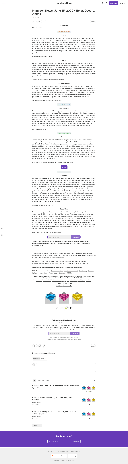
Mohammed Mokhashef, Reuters (42, 56)
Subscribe (113, 3)
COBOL (69, 273)
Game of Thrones (47, 281)
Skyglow (64, 281)
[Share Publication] (106, 3)
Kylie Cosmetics (63, 279)
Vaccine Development (71, 271)
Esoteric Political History (41, 276)
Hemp (58, 279)
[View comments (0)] (40, 21)
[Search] (102, 3)
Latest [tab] (39, 380)
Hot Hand (79, 276)
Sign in (122, 3)
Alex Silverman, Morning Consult (42, 205)
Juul (68, 281)
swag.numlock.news (89, 255)
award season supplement (73, 267)
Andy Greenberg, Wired (39, 129)
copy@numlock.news (81, 263)
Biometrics (76, 279)
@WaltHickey (55, 261)
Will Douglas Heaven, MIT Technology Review (46, 232)
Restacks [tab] (43, 359)
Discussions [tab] (45, 380)
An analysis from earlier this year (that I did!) (45, 148)
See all (36, 425)
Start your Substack (59, 456)
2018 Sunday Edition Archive (64, 286)
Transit (66, 276)
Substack (55, 460)
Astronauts (51, 277)
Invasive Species (81, 281)
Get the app (72, 456)
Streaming (62, 273)
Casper (57, 277)
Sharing (44, 277)
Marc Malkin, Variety (38, 162)
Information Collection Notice (63, 339)
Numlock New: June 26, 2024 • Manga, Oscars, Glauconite (55, 385)
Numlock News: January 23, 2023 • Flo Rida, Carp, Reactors (52, 399)
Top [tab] (34, 380)
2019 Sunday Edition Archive (64, 283)
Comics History (53, 273)
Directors (83, 277)
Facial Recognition (57, 271)
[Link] (29, 35)
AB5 (92, 276)
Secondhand (71, 279)
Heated (54, 279)
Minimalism (63, 277)
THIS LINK (78, 253)
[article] (64, 389)
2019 (48, 279)
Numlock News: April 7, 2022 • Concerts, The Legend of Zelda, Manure (54, 413)
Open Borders (91, 279)
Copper (61, 276)
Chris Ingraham (73, 281)
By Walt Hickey (36, 388)
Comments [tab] (36, 359)
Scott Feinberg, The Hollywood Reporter (60, 162)
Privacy (62, 451)
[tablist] (39, 358)
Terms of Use (72, 337)
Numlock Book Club (48, 267)
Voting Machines (84, 279)
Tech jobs (76, 277)
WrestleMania (39, 281)
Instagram (51, 276)
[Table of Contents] (2, 232)
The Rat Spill (88, 281)
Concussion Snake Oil (57, 281)
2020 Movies (87, 276)
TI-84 (51, 279)
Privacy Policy (77, 339)
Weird (56, 276)
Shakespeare (72, 276)
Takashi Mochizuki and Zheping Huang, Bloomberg (48, 79)
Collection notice (75, 451)
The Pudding (83, 271)
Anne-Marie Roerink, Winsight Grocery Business (47, 100)
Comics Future (43, 273)
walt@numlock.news (40, 263)
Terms (67, 451)
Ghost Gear (70, 277)
